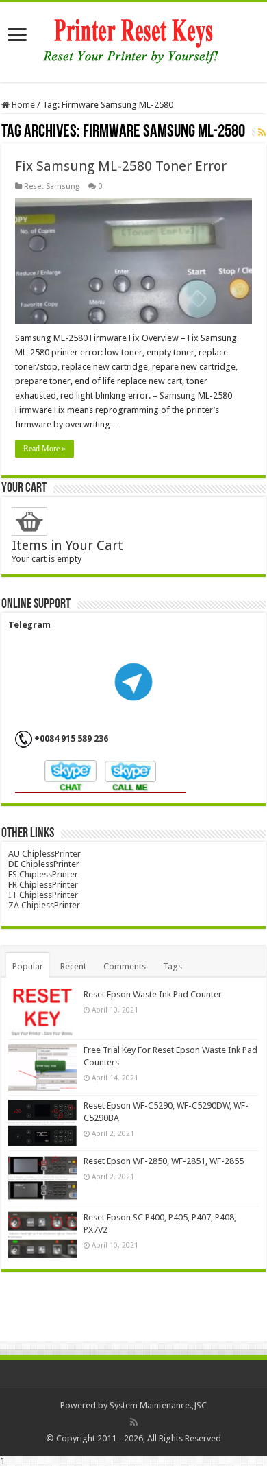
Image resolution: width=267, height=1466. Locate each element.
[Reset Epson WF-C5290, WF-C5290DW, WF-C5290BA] (42, 1123)
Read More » (44, 448)
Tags (172, 966)
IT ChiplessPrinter (43, 895)
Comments (124, 966)
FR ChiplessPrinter (43, 884)
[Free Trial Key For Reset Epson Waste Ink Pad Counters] (42, 1067)
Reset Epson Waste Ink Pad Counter (153, 994)
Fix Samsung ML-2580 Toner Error (121, 166)
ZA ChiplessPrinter (44, 905)
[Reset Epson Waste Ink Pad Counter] (42, 1012)
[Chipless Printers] (133, 39)
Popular (27, 966)
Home (22, 104)
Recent (73, 966)
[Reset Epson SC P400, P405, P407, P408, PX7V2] (42, 1234)
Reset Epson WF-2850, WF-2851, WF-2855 (164, 1161)
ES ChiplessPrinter (43, 874)
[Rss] (134, 1422)
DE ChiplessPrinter (43, 864)
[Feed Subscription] (262, 132)
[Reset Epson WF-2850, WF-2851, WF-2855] (42, 1178)
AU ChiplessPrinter (44, 854)
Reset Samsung (51, 186)
